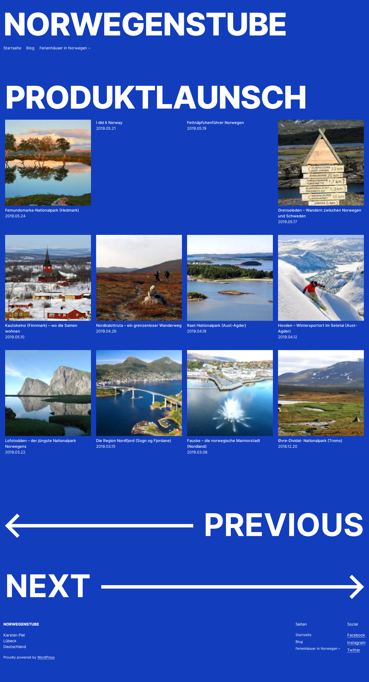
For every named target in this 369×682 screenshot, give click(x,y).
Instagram (356, 642)
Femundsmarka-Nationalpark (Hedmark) (42, 210)
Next (184, 586)
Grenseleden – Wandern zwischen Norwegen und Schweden (319, 213)
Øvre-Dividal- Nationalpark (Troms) (310, 440)
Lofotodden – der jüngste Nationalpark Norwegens (40, 443)
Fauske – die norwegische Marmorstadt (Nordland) (223, 443)
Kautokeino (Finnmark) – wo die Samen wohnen (41, 328)
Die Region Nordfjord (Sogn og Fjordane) (133, 440)
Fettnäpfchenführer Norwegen (215, 122)
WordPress (46, 657)
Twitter (353, 650)
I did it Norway (109, 122)
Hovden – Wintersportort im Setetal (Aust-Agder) (317, 328)
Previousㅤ (184, 525)
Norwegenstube (145, 24)
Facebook (356, 635)
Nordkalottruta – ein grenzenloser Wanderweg (139, 325)
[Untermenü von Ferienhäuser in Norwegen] (89, 48)
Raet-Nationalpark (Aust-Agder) (216, 325)
